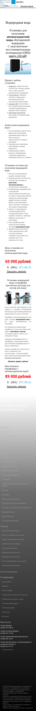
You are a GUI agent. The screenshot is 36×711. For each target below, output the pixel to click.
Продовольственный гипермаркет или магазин (15, 485)
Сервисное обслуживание (11, 544)
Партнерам (6, 612)
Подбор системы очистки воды (13, 539)
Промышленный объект (10, 475)
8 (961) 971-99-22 (6, 628)
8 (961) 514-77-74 (6, 646)
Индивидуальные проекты (11, 557)
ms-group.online (29, 708)
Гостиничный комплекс (10, 436)
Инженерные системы (9, 548)
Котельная (5, 479)
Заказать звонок (26, 6)
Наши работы (7, 582)
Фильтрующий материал (10, 521)
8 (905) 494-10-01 (6, 639)
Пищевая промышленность (11, 458)
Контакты (5, 616)
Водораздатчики (8, 516)
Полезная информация (8, 572)
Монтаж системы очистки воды (13, 535)
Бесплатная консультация (11, 565)
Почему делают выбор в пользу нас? (15, 595)
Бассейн (5, 490)
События (5, 586)
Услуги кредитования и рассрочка (14, 561)
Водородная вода (18, 22)
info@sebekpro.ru (8, 650)
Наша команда (7, 590)
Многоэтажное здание (10, 471)
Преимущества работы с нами (12, 599)
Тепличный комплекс (9, 462)
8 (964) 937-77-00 (6, 633)
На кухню (5, 445)
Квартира (5, 440)
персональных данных (14, 706)
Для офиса (6, 495)
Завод (4, 449)
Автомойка (6, 453)
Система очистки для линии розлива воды (16, 508)
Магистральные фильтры (10, 499)
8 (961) (19, 267)
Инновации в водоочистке (11, 552)
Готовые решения (8, 608)
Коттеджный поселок (9, 466)
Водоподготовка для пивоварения (14, 503)
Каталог (8, 11)
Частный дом (6, 432)
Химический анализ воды (10, 531)
